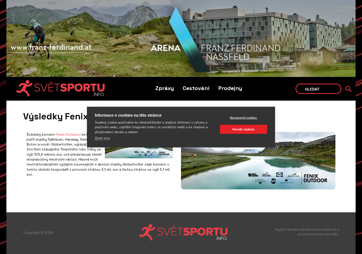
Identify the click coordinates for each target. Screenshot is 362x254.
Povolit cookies (243, 129)
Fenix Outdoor (68, 134)
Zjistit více (102, 138)
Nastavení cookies (243, 117)
